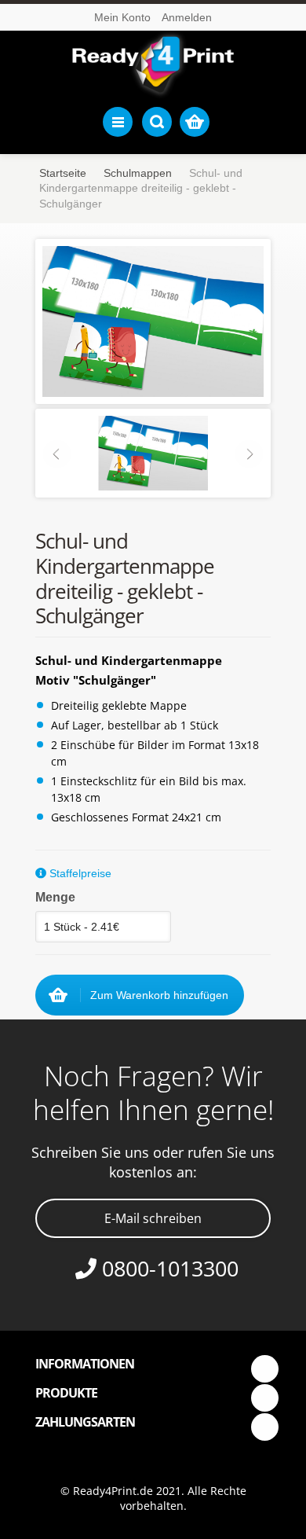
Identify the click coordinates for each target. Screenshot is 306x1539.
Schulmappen (138, 173)
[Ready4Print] (153, 65)
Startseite (62, 173)
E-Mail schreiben (153, 1218)
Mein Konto (122, 17)
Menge (55, 897)
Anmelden (187, 17)
